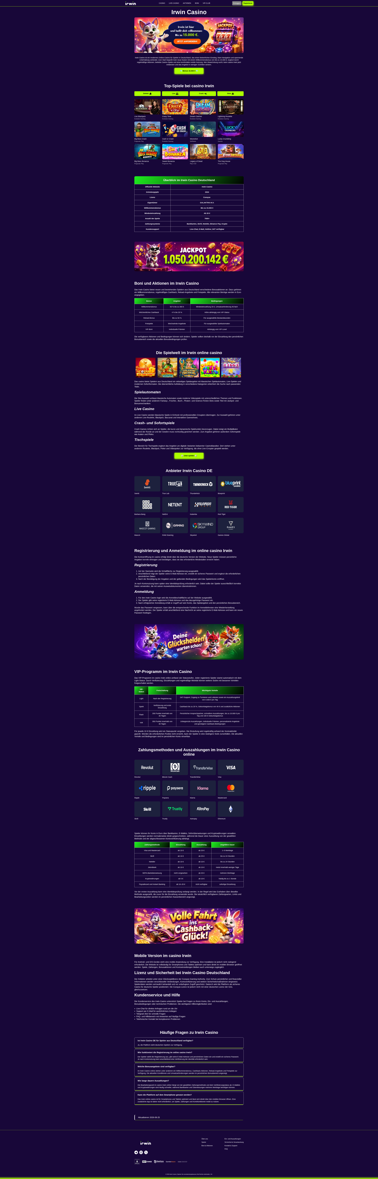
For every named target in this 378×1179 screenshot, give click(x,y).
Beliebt (146, 93)
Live (173, 93)
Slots (229, 93)
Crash (201, 93)
